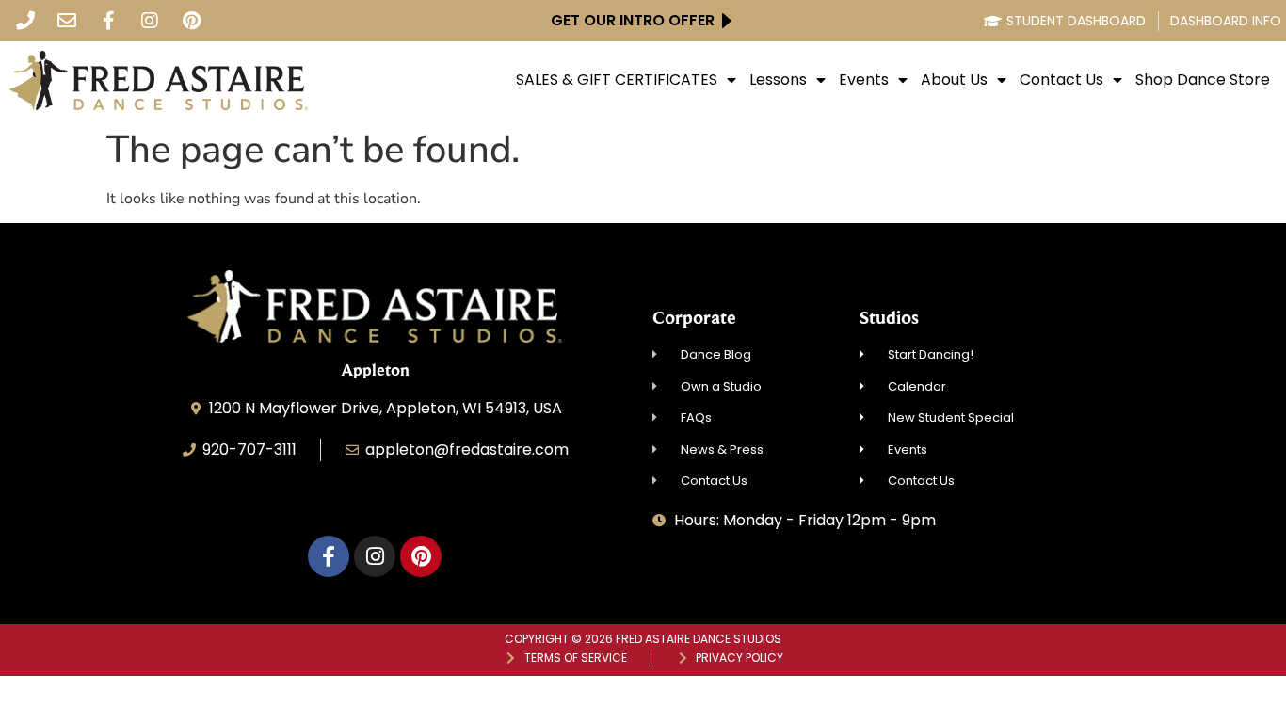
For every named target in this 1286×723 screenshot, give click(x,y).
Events (864, 80)
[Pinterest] (191, 20)
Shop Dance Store (1202, 80)
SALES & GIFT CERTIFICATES (616, 80)
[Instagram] (149, 20)
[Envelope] (67, 20)
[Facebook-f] (108, 20)
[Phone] (25, 20)
